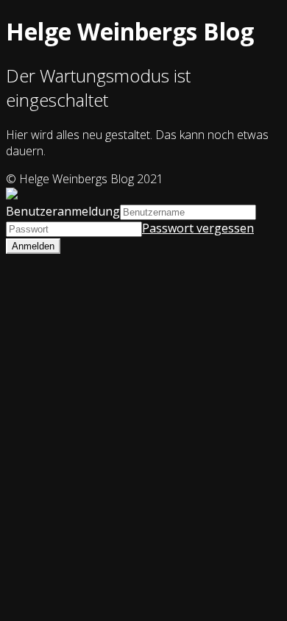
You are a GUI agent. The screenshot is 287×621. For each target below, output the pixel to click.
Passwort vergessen (198, 228)
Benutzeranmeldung (63, 211)
